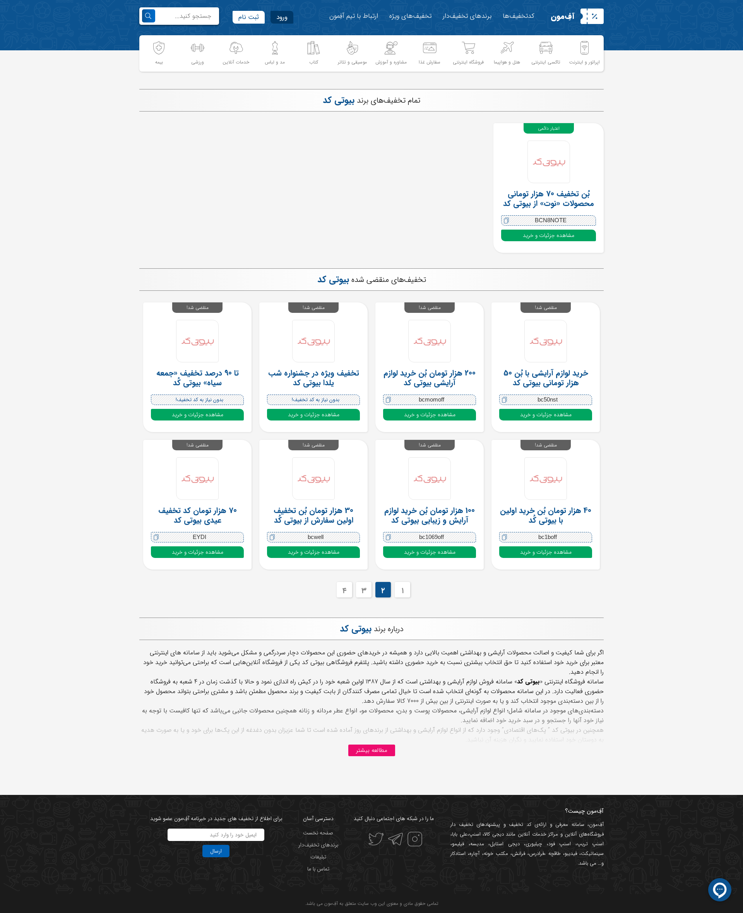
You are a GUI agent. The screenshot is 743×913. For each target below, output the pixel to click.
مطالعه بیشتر (371, 750)
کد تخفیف (520, 824)
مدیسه (477, 844)
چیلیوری (534, 844)
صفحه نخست (318, 833)
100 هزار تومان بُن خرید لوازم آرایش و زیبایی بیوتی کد (429, 515)
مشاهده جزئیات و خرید (548, 235)
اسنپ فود (559, 844)
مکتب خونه (496, 854)
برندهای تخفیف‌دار (467, 16)
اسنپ (475, 834)
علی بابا (459, 834)
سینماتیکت (592, 854)
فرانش (518, 854)
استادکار (458, 854)
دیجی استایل (505, 844)
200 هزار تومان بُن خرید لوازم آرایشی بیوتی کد (429, 378)
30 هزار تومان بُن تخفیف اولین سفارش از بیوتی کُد (313, 515)
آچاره (474, 854)
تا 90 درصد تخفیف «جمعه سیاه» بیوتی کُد (197, 378)
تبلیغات (318, 857)
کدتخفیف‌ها (518, 16)
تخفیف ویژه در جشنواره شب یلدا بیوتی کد (313, 378)
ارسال (216, 851)
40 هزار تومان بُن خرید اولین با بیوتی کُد (545, 515)
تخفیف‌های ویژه (410, 16)
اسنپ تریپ (590, 844)
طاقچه (553, 854)
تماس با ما (318, 869)
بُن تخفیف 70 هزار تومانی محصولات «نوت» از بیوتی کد (548, 198)
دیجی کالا (494, 834)
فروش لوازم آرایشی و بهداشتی (456, 681)
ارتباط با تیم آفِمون (353, 16)
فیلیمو (458, 844)
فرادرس (536, 854)
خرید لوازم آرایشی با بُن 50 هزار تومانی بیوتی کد (545, 378)
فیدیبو (571, 854)
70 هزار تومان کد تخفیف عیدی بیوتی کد (197, 515)
